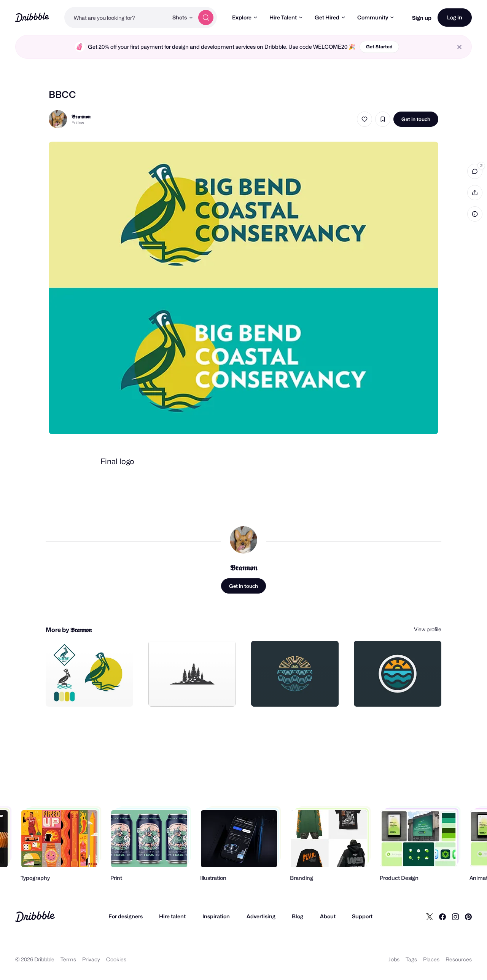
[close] (459, 47)
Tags (411, 959)
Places (431, 959)
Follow (78, 122)
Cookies (116, 959)
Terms (68, 959)
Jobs (393, 959)
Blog (297, 916)
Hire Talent (283, 17)
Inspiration (216, 916)
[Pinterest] (468, 916)
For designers (125, 916)
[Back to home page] (32, 17)
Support (362, 916)
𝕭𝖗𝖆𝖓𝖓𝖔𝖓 (81, 116)
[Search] (205, 17)
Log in (454, 17)
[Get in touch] (88, 692)
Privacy (91, 959)
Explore (241, 17)
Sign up (421, 17)
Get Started (379, 46)
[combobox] (116, 17)
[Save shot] (382, 119)
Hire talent (172, 916)
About (328, 916)
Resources (459, 959)
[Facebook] (442, 916)
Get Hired (327, 17)
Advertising (261, 916)
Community (372, 17)
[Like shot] (364, 119)
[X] (429, 916)
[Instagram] (455, 916)
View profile (427, 629)
